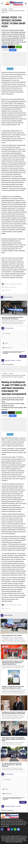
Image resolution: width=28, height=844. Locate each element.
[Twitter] (5, 829)
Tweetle (12, 47)
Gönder (19, 47)
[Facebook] (2, 829)
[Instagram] (8, 829)
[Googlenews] (18, 829)
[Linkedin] (12, 829)
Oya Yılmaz (6, 284)
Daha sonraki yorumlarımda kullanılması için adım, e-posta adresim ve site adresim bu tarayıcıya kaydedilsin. (14, 352)
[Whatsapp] (15, 829)
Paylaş (5, 47)
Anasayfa (5, 9)
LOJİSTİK (11, 373)
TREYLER (11, 9)
